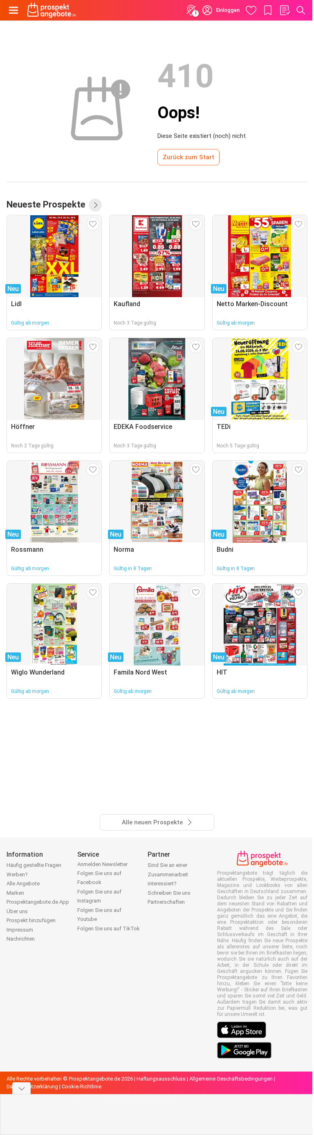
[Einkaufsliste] (284, 10)
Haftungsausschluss (161, 1079)
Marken (15, 893)
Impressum (20, 930)
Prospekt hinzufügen (31, 920)
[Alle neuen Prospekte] (95, 205)
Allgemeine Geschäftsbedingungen (231, 1079)
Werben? (17, 874)
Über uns (17, 911)
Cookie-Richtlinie (81, 1086)
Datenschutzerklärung (32, 1086)
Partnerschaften (166, 902)
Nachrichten (21, 939)
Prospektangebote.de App (38, 902)
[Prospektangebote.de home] (51, 10)
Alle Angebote (23, 883)
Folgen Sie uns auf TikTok (108, 928)
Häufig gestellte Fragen (34, 865)
